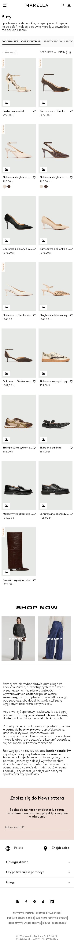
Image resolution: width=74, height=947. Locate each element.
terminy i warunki (23, 913)
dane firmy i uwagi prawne (24, 923)
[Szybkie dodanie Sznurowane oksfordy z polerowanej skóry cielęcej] (43, 506)
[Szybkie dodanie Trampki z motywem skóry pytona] (6, 439)
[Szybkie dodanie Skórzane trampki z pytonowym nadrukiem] (43, 373)
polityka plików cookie (20, 917)
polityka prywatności (48, 913)
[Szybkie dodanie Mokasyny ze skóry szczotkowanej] (6, 506)
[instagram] (18, 901)
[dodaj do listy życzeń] (34, 112)
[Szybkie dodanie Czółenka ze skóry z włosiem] (6, 241)
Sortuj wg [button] (46, 52)
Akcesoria (11, 52)
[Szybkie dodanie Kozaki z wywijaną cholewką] (6, 572)
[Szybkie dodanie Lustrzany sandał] (6, 103)
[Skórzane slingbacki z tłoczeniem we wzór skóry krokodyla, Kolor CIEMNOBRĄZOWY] (8, 186)
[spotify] (35, 901)
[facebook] (26, 901)
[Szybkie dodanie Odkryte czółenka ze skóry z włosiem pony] (6, 373)
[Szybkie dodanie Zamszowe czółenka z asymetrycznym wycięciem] (43, 241)
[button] (65, 52)
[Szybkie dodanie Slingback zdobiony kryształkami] (43, 307)
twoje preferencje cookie (51, 917)
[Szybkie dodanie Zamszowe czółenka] (43, 103)
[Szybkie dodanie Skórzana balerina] (43, 439)
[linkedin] (52, 901)
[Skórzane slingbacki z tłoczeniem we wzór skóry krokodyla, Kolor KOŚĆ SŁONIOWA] (41, 186)
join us (46, 923)
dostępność (59, 923)
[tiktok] (43, 901)
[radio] (21, 41)
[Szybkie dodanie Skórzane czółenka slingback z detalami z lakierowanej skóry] (6, 307)
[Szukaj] (62, 5)
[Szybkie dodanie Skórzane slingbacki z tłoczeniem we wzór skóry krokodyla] (6, 169)
